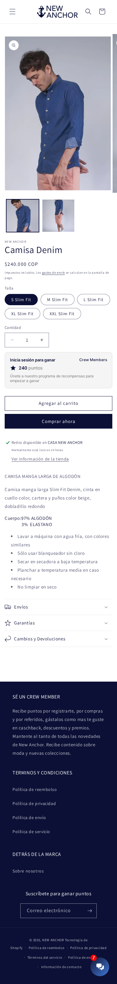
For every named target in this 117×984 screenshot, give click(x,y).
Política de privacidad (34, 803)
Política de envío (29, 817)
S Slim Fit (21, 299)
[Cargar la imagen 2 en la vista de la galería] (58, 215)
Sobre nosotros (28, 871)
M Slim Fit (57, 299)
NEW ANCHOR (53, 940)
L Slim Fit (94, 299)
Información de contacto (61, 967)
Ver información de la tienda (40, 459)
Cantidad (13, 327)
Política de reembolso (34, 789)
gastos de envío (53, 273)
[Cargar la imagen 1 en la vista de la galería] (22, 215)
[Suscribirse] (89, 910)
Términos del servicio (44, 957)
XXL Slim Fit (62, 313)
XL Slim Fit (22, 313)
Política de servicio (31, 831)
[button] (12, 11)
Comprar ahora (59, 421)
